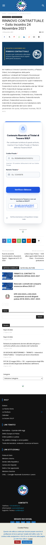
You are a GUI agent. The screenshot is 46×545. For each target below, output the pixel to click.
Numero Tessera (12, 170)
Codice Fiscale (12, 153)
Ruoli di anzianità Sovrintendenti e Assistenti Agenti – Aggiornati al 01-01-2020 (12, 257)
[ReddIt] (29, 37)
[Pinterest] (14, 37)
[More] (39, 37)
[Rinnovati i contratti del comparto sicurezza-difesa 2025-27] (7, 286)
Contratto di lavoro (25, 14)
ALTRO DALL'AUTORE (27, 268)
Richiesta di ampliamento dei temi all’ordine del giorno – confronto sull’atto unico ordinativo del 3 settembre (22, 345)
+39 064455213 (14, 506)
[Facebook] (4, 37)
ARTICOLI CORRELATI (10, 268)
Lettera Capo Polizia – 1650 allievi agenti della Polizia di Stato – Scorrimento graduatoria (34, 257)
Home (4, 14)
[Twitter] (9, 37)
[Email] (34, 37)
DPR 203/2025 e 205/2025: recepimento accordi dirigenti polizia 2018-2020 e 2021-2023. (27, 296)
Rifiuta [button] (17, 542)
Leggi (30, 539)
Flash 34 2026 (8, 330)
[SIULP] (23, 5)
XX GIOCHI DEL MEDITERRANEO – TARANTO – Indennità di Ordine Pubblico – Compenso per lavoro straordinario (23, 354)
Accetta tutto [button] (27, 542)
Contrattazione (12, 14)
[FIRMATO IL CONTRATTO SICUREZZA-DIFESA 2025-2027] (7, 276)
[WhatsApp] (19, 37)
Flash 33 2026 (8, 337)
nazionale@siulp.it (18, 508)
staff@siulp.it (19, 510)
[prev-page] (3, 304)
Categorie (6, 374)
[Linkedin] (24, 37)
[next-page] (7, 304)
